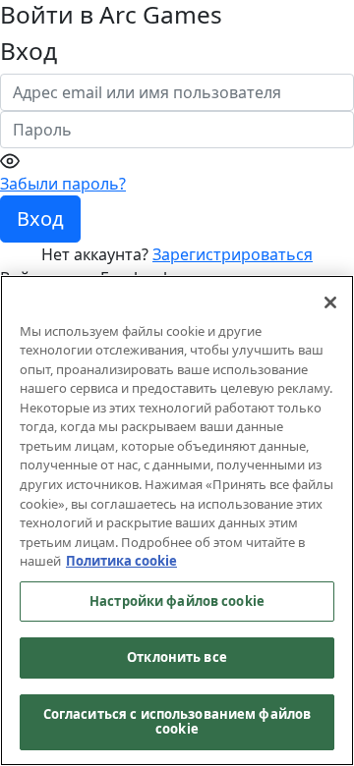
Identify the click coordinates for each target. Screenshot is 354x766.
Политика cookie (121, 561)
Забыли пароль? (63, 183)
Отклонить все (177, 657)
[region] (177, 520)
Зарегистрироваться (232, 254)
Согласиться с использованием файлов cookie (177, 722)
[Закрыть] (330, 302)
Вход (40, 218)
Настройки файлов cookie (177, 601)
